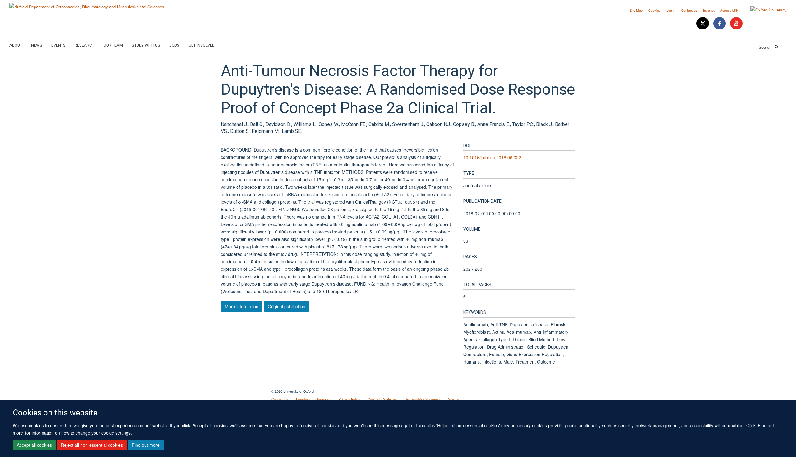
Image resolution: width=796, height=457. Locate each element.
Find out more (146, 445)
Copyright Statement (383, 398)
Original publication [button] (286, 306)
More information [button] (241, 306)
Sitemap (454, 398)
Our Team (113, 45)
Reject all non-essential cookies (92, 445)
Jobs (174, 45)
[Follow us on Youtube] (736, 23)
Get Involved (201, 45)
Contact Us (280, 398)
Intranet (709, 10)
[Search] (776, 46)
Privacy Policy (349, 398)
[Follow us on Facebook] (720, 23)
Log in (670, 10)
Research (85, 45)
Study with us (146, 45)
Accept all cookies (34, 445)
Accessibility (729, 10)
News (36, 45)
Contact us (689, 10)
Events (58, 45)
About (15, 45)
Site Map (636, 10)
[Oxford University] (764, 10)
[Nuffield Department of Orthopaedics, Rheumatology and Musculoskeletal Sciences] (86, 4)
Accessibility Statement (423, 398)
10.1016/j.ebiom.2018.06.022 (492, 157)
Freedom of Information (313, 398)
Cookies (654, 10)
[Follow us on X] (703, 23)
